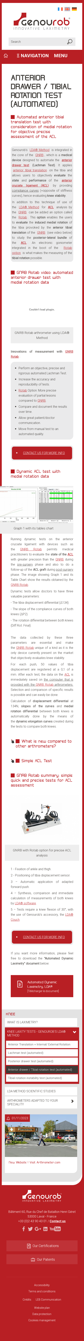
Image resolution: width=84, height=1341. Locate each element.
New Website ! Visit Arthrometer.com (34, 1162)
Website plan (42, 1307)
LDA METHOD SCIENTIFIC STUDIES (31, 1091)
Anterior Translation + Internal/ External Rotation (39, 1044)
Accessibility (42, 1285)
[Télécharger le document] (43, 986)
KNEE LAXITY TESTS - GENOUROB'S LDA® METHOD (36, 1033)
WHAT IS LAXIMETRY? (22, 1022)
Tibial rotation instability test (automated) (35, 1078)
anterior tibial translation (30, 170)
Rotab (23, 217)
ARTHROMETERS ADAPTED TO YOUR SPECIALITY (32, 1102)
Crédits (27, 1299)
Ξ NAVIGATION (42, 55)
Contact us (58, 1221)
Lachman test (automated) (25, 1053)
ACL (70, 554)
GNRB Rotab (31, 549)
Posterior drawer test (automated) (30, 1061)
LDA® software (25, 903)
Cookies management (41, 1320)
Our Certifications (46, 1246)
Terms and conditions (41, 1291)
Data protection (41, 1314)
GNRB (39, 155)
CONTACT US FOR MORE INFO (44, 453)
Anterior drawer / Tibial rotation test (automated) (40, 1069)
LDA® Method (39, 150)
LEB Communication (48, 1299)
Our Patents (46, 1259)
